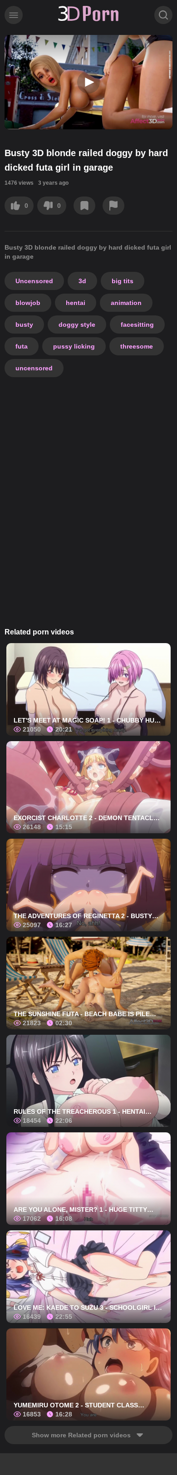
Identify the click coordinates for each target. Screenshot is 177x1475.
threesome (136, 346)
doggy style (77, 324)
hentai (75, 302)
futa (21, 346)
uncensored (34, 368)
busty (24, 324)
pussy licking (74, 346)
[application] (88, 82)
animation (126, 302)
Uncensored (34, 281)
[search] (163, 15)
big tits (122, 281)
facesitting (137, 324)
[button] (88, 82)
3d (82, 281)
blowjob (27, 302)
